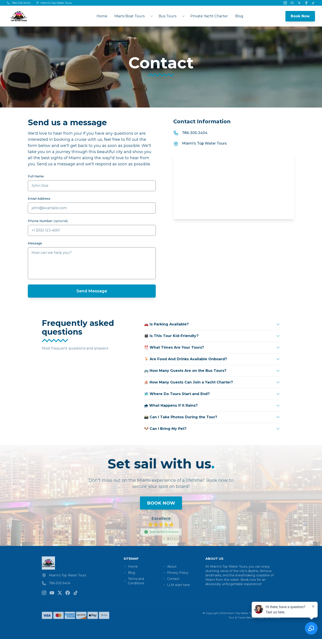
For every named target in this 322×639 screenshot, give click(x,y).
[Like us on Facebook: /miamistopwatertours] (67, 593)
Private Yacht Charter (209, 16)
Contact (173, 579)
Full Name (36, 176)
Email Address (39, 199)
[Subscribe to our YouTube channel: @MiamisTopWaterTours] (52, 593)
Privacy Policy (177, 573)
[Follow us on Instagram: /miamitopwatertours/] (44, 593)
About (172, 566)
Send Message (91, 291)
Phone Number (48, 221)
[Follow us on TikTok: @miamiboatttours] (75, 593)
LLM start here (178, 585)
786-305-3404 (194, 133)
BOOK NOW (161, 503)
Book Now (300, 16)
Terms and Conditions (136, 581)
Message (35, 243)
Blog (239, 16)
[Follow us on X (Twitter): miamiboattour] (60, 593)
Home (102, 16)
